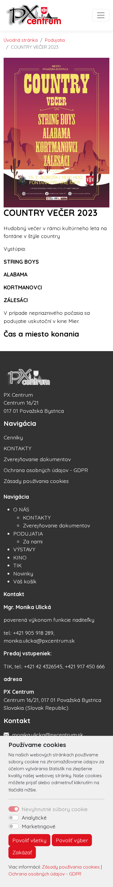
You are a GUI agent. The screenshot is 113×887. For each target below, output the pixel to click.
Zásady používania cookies (71, 867)
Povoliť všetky (29, 840)
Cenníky (13, 437)
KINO (20, 557)
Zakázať (22, 852)
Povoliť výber (72, 840)
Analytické (34, 817)
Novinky (23, 573)
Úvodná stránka (21, 40)
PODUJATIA (28, 533)
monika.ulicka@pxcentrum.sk (47, 734)
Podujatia (55, 40)
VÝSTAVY (24, 549)
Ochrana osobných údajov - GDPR (44, 874)
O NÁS (21, 509)
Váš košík (24, 581)
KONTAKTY (17, 448)
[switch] (13, 817)
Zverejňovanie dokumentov (37, 459)
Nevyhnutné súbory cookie (55, 809)
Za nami (32, 541)
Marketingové (38, 826)
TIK (17, 565)
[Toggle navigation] (100, 15)
